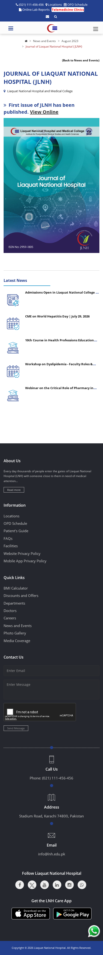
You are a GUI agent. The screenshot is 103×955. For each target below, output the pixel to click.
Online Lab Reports (36, 9)
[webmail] (47, 16)
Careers (10, 618)
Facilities (11, 545)
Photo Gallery (15, 633)
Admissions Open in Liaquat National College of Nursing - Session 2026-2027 (62, 294)
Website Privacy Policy (22, 553)
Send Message (16, 728)
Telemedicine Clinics (68, 9)
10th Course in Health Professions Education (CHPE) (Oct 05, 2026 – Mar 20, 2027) (59, 342)
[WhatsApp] (82, 884)
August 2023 (70, 41)
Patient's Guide (16, 530)
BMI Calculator (16, 588)
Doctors (10, 610)
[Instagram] (69, 884)
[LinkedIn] (57, 884)
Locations (55, 4)
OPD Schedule (77, 4)
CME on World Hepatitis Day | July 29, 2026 (57, 316)
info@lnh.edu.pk (51, 854)
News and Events (44, 41)
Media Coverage (17, 640)
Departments (14, 603)
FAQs (8, 538)
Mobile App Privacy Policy (25, 560)
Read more (14, 490)
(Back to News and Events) (80, 60)
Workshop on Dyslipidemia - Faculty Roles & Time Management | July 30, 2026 (59, 366)
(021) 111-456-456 (57, 778)
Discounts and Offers (21, 595)
